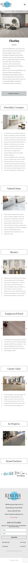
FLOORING (5, 546)
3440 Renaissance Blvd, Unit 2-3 (14, 504)
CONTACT (23, 546)
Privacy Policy (14, 517)
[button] (25, 4)
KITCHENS (23, 542)
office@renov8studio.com (15, 514)
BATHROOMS (6, 542)
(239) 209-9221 (16, 511)
